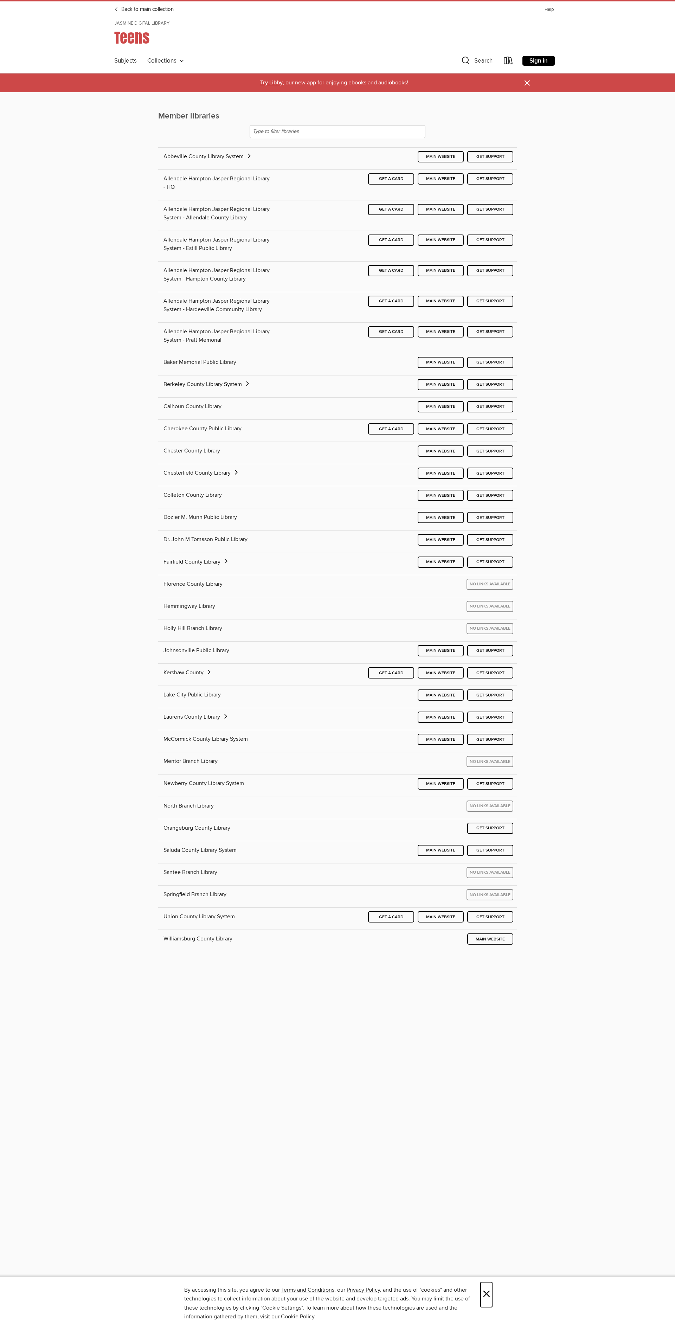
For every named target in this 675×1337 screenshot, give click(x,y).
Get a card (391, 178)
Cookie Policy (297, 1316)
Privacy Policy (363, 1289)
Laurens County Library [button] (192, 716)
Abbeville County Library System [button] (204, 156)
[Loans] (508, 62)
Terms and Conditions (307, 1289)
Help (549, 9)
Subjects (125, 61)
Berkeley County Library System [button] (203, 384)
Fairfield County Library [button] (192, 561)
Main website (440, 156)
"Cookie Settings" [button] (282, 1307)
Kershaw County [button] (184, 672)
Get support (490, 156)
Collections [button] (163, 61)
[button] (476, 62)
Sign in (538, 61)
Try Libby (271, 82)
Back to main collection (147, 9)
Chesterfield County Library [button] (197, 472)
